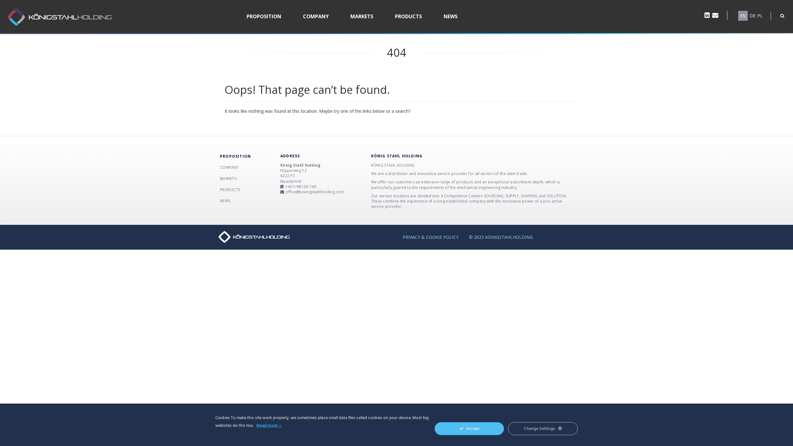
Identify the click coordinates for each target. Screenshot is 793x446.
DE (753, 16)
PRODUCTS (408, 16)
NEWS (451, 16)
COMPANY (316, 16)
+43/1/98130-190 (300, 186)
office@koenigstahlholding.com (315, 192)
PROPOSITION (264, 16)
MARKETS (361, 16)
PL (760, 16)
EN (743, 16)
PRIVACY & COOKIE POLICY (430, 237)
